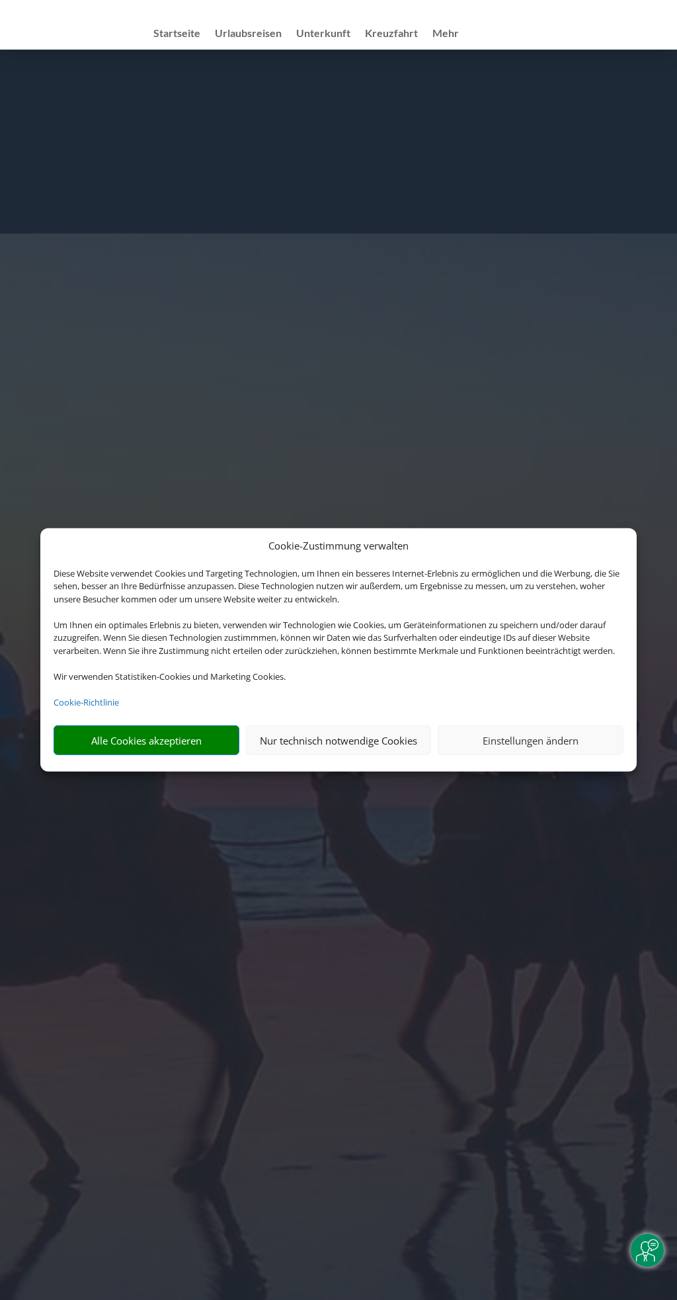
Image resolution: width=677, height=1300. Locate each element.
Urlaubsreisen (248, 33)
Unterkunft (323, 33)
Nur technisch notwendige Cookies (338, 740)
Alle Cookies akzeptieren (146, 740)
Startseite (176, 33)
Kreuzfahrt (391, 33)
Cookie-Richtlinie (86, 702)
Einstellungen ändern (530, 740)
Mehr (445, 33)
